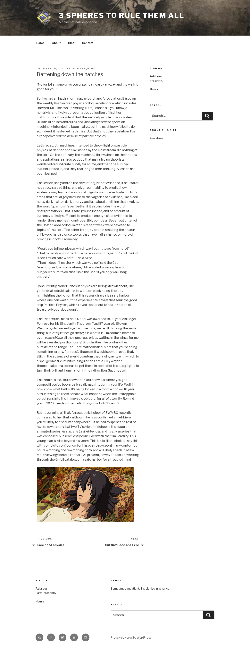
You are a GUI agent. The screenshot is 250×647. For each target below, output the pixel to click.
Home (40, 43)
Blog (71, 43)
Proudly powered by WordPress (131, 637)
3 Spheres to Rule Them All (121, 15)
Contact (88, 43)
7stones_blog (83, 68)
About (56, 43)
